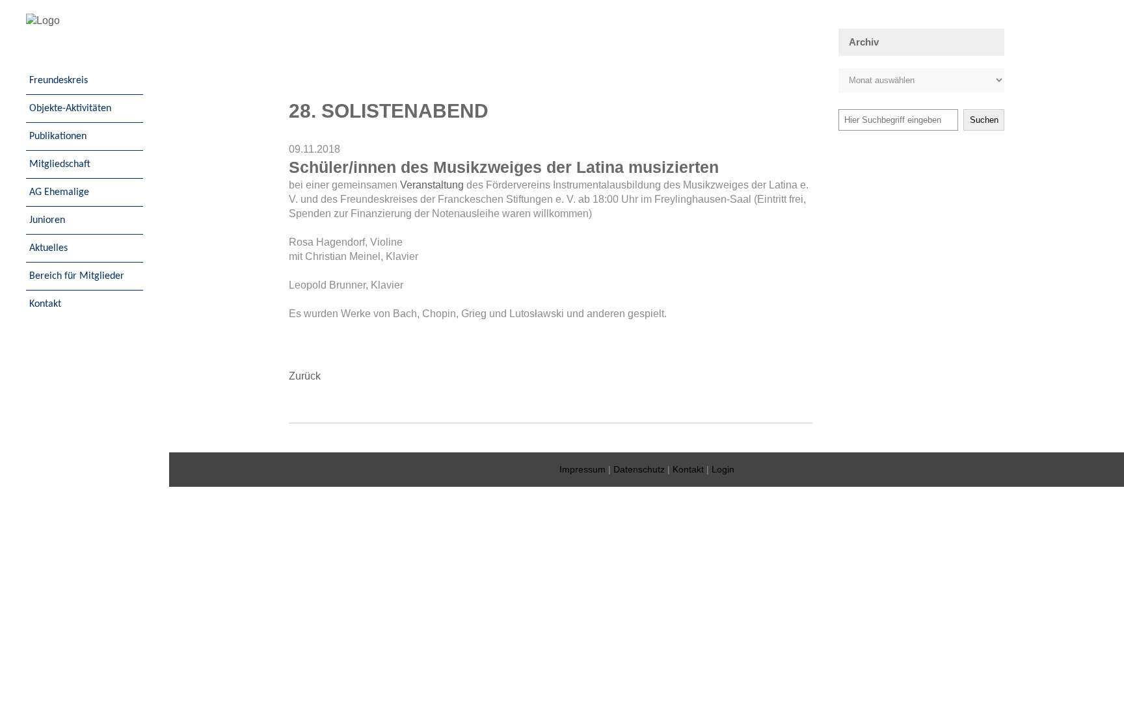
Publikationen (58, 136)
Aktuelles (48, 248)
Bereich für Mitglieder (76, 276)
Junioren (47, 220)
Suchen (984, 120)
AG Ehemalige (59, 192)
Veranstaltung (432, 184)
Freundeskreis (58, 80)
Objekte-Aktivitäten (70, 108)
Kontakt (45, 304)
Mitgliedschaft (59, 164)
